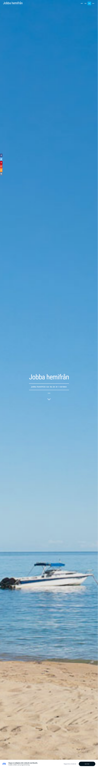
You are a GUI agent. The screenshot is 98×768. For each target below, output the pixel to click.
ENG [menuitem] (85, 3)
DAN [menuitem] (93, 3)
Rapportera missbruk (70, 764)
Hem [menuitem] (49, 393)
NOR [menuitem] (82, 3)
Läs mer (87, 764)
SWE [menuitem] (89, 3)
